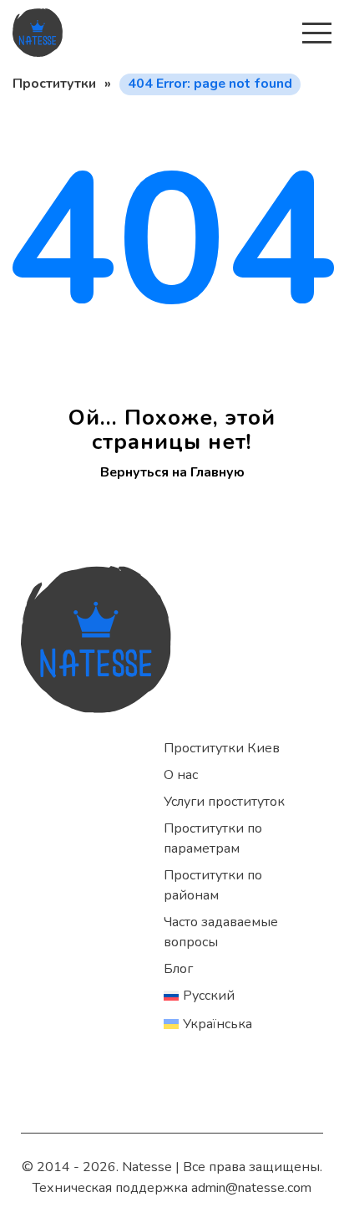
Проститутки (54, 83)
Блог (178, 969)
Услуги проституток (224, 801)
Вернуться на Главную (172, 472)
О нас (181, 775)
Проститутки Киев (222, 748)
